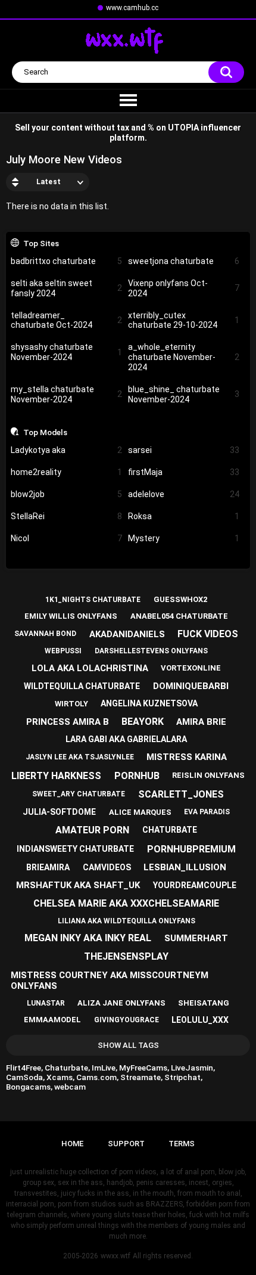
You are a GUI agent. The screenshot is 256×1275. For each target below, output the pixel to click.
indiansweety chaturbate (75, 849)
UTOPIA (183, 127)
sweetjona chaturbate (183, 261)
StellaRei (66, 516)
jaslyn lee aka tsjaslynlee (80, 757)
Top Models (45, 432)
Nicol (66, 538)
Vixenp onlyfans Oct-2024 (183, 288)
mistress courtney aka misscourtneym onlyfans (109, 980)
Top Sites (41, 243)
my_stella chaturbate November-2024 (66, 394)
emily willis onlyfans (70, 616)
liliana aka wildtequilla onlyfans (126, 921)
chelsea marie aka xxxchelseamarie (126, 903)
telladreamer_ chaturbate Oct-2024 (66, 320)
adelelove (183, 494)
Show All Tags (128, 1045)
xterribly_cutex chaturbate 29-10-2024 (183, 320)
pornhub (137, 775)
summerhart (196, 938)
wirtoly (71, 703)
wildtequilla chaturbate (82, 686)
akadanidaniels (127, 634)
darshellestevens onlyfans (151, 651)
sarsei (183, 450)
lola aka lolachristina (90, 668)
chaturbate (169, 830)
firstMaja (183, 472)
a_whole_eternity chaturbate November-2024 (183, 357)
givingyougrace (126, 1020)
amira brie (201, 721)
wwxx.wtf (115, 1256)
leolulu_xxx (200, 1020)
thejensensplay (126, 956)
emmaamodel (52, 1019)
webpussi (63, 651)
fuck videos (207, 634)
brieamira (48, 867)
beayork (142, 721)
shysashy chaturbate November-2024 (66, 352)
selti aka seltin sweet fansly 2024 (66, 288)
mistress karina (186, 757)
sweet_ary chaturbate (78, 794)
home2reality (66, 472)
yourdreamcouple (194, 885)
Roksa (183, 516)
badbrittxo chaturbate (66, 261)
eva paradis (207, 812)
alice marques (140, 812)
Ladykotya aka (66, 450)
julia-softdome (59, 812)
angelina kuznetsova (149, 703)
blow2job (66, 494)
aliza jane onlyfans (121, 1002)
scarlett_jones (181, 794)
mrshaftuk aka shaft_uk (78, 885)
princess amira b (67, 721)
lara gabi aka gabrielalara (126, 739)
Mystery (183, 538)
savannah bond (45, 633)
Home (72, 1143)
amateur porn (92, 830)
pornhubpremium (191, 849)
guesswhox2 (180, 599)
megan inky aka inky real (87, 938)
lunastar (46, 1003)
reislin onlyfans (208, 775)
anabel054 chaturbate (179, 616)
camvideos (107, 867)
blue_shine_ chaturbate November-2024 (183, 394)
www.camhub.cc (132, 8)
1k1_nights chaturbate (93, 599)
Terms (181, 1143)
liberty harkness (56, 775)
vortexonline (191, 667)
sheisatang (203, 1002)
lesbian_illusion (184, 867)
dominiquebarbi (191, 686)
